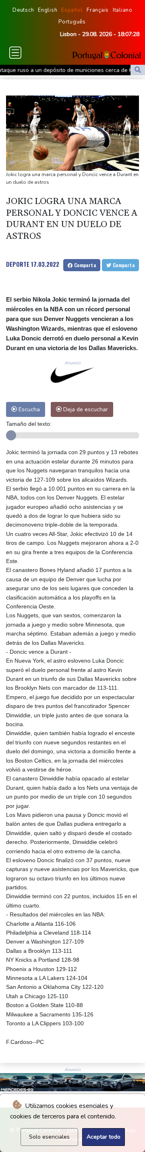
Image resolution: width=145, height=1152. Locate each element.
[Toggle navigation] (15, 53)
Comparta (84, 264)
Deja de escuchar (85, 409)
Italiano (123, 10)
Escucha (28, 409)
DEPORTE (17, 263)
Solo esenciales (49, 1137)
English (47, 10)
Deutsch (23, 10)
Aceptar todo (103, 1137)
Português (72, 22)
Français (98, 10)
